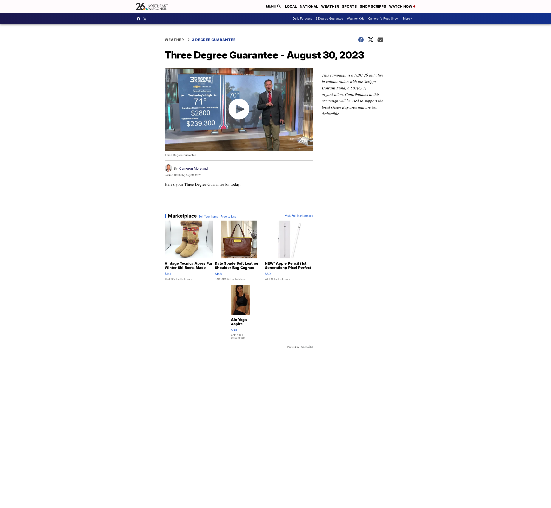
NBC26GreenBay (139, 19)
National (309, 6)
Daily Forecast (302, 18)
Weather (330, 6)
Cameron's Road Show (383, 18)
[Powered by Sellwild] (307, 346)
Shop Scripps (373, 6)
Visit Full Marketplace (299, 215)
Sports (349, 6)
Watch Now (401, 6)
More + (407, 18)
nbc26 (146, 19)
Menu (271, 6)
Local (291, 6)
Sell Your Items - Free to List (217, 216)
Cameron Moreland (193, 168)
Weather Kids (355, 18)
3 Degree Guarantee (329, 18)
